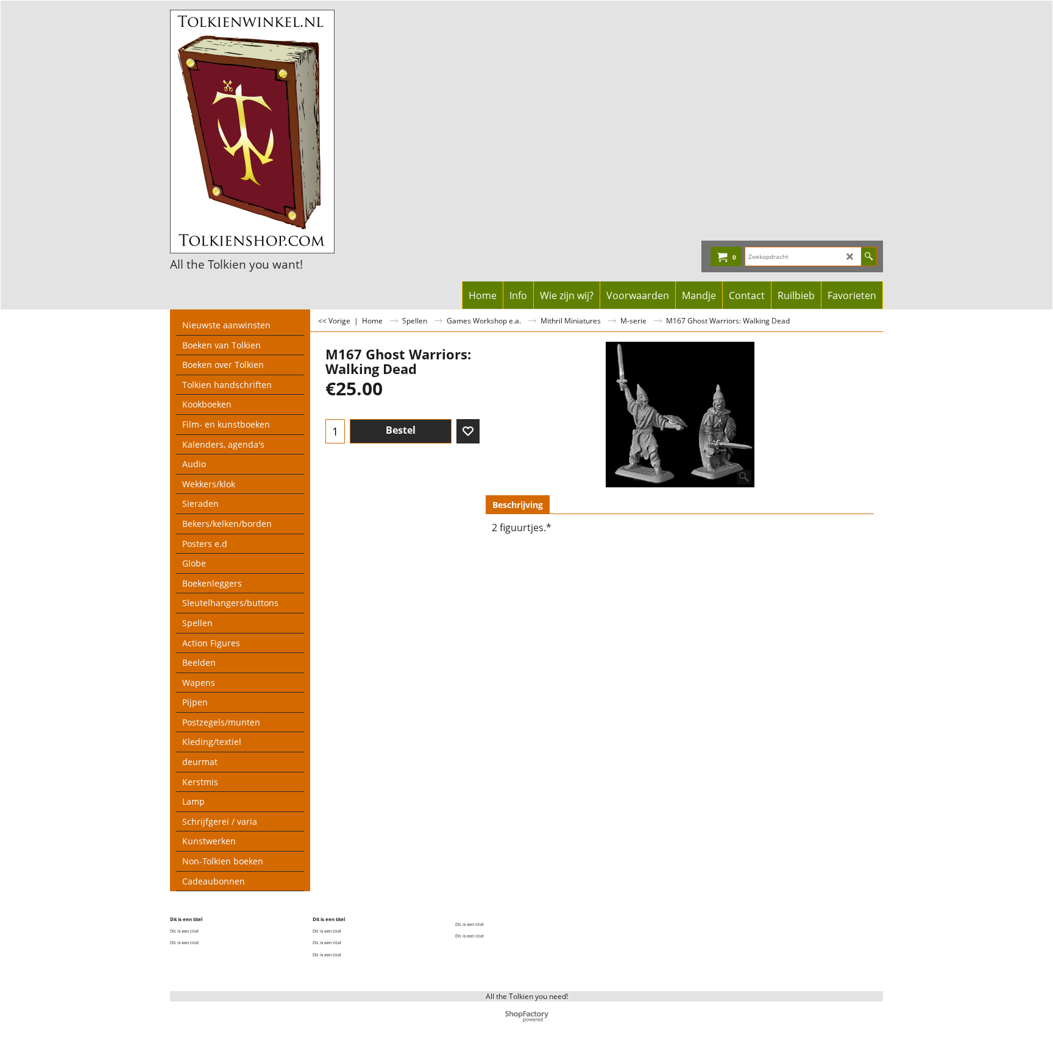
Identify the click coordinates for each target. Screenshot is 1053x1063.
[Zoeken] (868, 256)
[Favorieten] (468, 431)
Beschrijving (517, 504)
